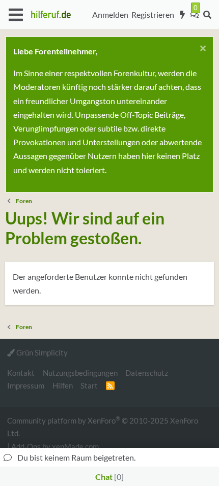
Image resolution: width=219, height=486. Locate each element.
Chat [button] (108, 476)
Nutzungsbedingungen (80, 372)
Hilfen (62, 385)
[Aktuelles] (182, 15)
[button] (15, 15)
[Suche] (207, 15)
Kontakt (21, 372)
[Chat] (194, 15)
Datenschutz (146, 372)
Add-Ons (26, 446)
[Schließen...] (201, 49)
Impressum (25, 385)
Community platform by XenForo (102, 426)
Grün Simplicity (41, 352)
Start (89, 385)
